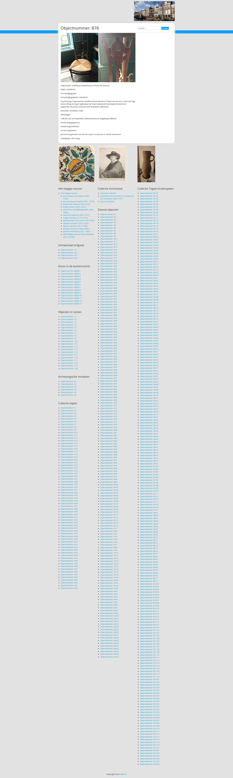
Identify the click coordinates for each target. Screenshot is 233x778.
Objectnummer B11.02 (149, 633)
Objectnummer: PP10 (109, 553)
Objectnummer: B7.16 (149, 507)
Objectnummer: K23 (69, 468)
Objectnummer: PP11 (109, 555)
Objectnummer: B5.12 (149, 401)
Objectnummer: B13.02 (149, 706)
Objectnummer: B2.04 (149, 242)
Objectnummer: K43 (69, 522)
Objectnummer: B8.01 (149, 513)
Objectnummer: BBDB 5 (71, 282)
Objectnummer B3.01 (149, 278)
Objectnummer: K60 (69, 566)
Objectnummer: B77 (108, 422)
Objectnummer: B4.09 (149, 346)
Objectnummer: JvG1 (109, 591)
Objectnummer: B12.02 (149, 682)
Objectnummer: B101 (109, 487)
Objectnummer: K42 (69, 520)
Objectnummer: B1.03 (149, 198)
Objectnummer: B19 (108, 263)
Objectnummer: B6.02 (149, 420)
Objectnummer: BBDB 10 (71, 295)
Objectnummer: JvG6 (109, 605)
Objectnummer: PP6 (108, 542)
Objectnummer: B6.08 (149, 436)
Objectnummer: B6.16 (149, 458)
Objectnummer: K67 (69, 585)
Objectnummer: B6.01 (149, 417)
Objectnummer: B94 (108, 468)
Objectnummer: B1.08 (149, 209)
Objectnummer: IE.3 (69, 255)
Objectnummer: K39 (69, 511)
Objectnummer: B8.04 (149, 521)
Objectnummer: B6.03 (149, 422)
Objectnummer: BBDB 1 (71, 271)
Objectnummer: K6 (68, 421)
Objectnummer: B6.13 (149, 450)
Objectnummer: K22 (69, 465)
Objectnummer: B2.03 (149, 239)
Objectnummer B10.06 (149, 594)
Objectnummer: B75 (108, 416)
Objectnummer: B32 (108, 299)
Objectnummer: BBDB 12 (71, 301)
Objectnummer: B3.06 (149, 291)
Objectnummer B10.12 (149, 614)
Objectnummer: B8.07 (149, 529)
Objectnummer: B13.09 (149, 726)
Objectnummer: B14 (108, 249)
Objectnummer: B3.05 (149, 289)
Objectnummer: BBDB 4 (71, 279)
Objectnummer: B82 (108, 435)
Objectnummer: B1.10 (149, 215)
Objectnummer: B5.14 (149, 406)
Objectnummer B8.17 (149, 553)
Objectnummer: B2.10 (149, 258)
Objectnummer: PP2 (108, 531)
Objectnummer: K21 (69, 462)
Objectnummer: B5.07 (149, 387)
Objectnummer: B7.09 (149, 488)
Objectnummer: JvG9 (109, 613)
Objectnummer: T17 (69, 360)
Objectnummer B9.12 (149, 581)
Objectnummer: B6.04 (149, 425)
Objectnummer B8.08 (149, 532)
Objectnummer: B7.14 (149, 502)
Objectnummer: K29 (69, 484)
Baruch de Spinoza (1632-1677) (76, 215)
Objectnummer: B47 (108, 340)
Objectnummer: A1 (68, 381)
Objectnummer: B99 (108, 482)
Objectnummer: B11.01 (149, 630)
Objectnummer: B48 (108, 342)
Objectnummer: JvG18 (109, 637)
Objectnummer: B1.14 (149, 226)
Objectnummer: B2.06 (149, 248)
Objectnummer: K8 (68, 427)
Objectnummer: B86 (108, 446)
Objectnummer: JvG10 (109, 615)
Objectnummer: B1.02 (149, 196)
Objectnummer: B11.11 (149, 657)
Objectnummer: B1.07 (149, 207)
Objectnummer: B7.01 (149, 463)
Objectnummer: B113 (109, 520)
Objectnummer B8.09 (149, 534)
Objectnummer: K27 (69, 479)
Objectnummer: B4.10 (149, 349)
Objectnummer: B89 (108, 454)
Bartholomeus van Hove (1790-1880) (79, 220)
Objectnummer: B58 (108, 370)
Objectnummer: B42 (108, 326)
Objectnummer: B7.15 (149, 504)
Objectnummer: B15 (108, 252)
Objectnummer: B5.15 (149, 409)
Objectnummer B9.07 (149, 570)
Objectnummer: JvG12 (109, 621)
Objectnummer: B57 (108, 367)
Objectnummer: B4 (108, 222)
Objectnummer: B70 (108, 402)
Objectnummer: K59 (69, 563)
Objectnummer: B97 (108, 476)
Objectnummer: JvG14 (109, 626)
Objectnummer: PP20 (109, 580)
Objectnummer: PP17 (109, 572)
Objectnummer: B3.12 (149, 308)
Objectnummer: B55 (108, 362)
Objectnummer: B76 (108, 419)
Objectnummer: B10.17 (149, 627)
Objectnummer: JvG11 (109, 618)
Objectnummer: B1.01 (149, 193)
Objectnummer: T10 (69, 341)
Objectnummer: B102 (109, 490)
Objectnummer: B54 (108, 359)
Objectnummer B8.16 (149, 551)
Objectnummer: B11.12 (149, 660)
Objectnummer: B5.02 (149, 373)
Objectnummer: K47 (69, 533)
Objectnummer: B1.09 (149, 212)
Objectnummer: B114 (109, 523)
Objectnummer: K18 (69, 454)
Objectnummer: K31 (69, 489)
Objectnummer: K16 (69, 449)
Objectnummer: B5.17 (149, 414)
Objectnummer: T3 (68, 322)
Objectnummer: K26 (69, 476)
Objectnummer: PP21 (109, 583)
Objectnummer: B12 (108, 244)
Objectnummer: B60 (108, 375)
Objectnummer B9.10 (149, 575)
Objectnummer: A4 (68, 389)
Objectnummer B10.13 (149, 616)
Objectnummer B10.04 (149, 589)
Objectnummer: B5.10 (149, 395)
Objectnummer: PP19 (109, 577)
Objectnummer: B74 (108, 413)
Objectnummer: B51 (108, 351)
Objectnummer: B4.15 (149, 362)
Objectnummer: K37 (69, 506)
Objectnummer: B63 (108, 383)
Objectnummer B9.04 (149, 564)
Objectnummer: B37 (108, 312)
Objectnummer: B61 (108, 378)
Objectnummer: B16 (108, 255)
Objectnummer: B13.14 (149, 739)
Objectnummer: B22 (108, 271)
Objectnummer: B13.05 (149, 715)
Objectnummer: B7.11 (149, 493)
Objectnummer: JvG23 (109, 651)
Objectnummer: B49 (108, 345)
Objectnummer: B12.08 (149, 698)
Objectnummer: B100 (109, 484)
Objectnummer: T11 (69, 344)
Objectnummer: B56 (108, 364)
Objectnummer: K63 (69, 574)
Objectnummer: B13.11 (149, 731)
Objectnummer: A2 (68, 384)
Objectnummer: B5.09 (149, 392)
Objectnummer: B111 (109, 514)
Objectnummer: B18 (108, 260)
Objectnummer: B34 (108, 304)
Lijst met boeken (107, 201)
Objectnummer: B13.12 (149, 734)
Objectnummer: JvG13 (109, 624)
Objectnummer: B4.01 (149, 324)
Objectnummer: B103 (109, 493)
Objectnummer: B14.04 (149, 758)
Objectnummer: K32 (69, 492)
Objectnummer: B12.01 (149, 679)
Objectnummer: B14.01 (149, 750)
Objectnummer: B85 (108, 443)
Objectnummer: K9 (68, 429)
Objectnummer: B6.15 (149, 455)
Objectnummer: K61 (69, 569)
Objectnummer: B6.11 (149, 444)
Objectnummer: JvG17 (109, 635)
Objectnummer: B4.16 (149, 365)
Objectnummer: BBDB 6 (71, 284)
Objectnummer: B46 (108, 337)
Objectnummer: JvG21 (109, 646)
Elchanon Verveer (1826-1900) (76, 228)
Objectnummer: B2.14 (149, 269)
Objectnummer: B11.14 (149, 665)
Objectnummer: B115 (109, 525)
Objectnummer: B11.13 (149, 663)
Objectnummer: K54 (69, 552)
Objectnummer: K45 (69, 528)
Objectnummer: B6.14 (149, 452)
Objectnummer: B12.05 (149, 690)
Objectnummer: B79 (108, 427)
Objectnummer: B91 (108, 460)
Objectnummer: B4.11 (149, 351)
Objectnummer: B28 (108, 288)
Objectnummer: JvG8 (109, 610)
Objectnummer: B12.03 (149, 687)
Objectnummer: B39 (108, 318)
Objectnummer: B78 (108, 424)
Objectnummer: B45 (108, 334)
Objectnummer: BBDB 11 (71, 298)
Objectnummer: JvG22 (109, 648)
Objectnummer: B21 (108, 269)
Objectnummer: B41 (108, 323)
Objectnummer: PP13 (109, 561)
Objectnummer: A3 (68, 387)
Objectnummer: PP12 (109, 558)
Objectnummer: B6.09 (149, 439)
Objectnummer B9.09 (149, 573)
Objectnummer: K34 (69, 498)
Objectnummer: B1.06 (149, 204)
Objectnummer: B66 (108, 392)
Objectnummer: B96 (108, 473)
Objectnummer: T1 (68, 316)
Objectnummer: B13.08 (149, 723)
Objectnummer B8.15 (149, 548)
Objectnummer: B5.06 (149, 384)
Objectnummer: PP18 (109, 575)
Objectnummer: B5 (108, 225)
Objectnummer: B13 (108, 247)
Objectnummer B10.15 (149, 622)
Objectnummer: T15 (69, 354)
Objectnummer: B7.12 (149, 496)
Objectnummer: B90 (108, 457)
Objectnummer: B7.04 (149, 472)
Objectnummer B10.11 (149, 611)
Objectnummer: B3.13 (149, 310)
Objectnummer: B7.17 (149, 510)
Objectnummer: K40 (69, 514)
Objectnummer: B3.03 (149, 283)
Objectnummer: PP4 (108, 536)
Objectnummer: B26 (108, 282)
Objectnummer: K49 (69, 539)
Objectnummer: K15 (69, 446)
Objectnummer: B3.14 (149, 313)
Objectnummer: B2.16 (149, 275)
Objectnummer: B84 (108, 441)
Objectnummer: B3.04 (149, 286)
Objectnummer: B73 (108, 411)
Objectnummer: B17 (108, 258)
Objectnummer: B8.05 (149, 523)
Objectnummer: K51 (69, 544)
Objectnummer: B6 (108, 228)
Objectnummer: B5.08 (149, 390)
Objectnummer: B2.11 (149, 261)
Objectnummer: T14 (69, 352)
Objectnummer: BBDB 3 (71, 276)
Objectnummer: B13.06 (149, 717)
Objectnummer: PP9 (108, 550)
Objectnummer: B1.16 (149, 231)
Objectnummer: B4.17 (149, 368)
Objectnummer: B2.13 (149, 267)
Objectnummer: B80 (108, 430)
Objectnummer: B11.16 (149, 671)
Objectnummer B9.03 (149, 562)
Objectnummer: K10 (69, 432)
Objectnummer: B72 (108, 408)
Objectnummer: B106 (109, 501)
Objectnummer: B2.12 (149, 264)
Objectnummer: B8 (108, 233)
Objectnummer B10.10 (149, 608)
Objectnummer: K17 (69, 451)
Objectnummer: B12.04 (149, 685)
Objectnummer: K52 (69, 547)
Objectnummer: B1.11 (149, 218)
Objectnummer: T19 (69, 365)
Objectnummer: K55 (69, 555)
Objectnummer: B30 (108, 293)
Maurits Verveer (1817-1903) (75, 226)
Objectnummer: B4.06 (149, 338)
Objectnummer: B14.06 (149, 764)
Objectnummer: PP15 (109, 566)
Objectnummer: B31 (108, 296)
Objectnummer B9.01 (149, 556)
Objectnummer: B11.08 (149, 649)
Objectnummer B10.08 (149, 603)
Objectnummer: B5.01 (149, 371)
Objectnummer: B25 (108, 280)
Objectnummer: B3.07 (149, 294)
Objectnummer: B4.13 (149, 357)
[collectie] (154, 20)
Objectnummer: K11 (69, 435)
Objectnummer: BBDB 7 (71, 287)
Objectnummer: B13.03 (149, 709)
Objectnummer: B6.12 (149, 447)
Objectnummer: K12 (69, 438)
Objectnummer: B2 (108, 217)
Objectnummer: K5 (68, 418)
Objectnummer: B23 (108, 274)
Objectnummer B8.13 (149, 545)
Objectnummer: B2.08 (149, 253)
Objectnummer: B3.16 (149, 319)
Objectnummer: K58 (69, 560)
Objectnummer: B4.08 (149, 343)
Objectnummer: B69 (108, 400)
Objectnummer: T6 (68, 330)
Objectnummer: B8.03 (149, 518)
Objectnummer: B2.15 (149, 272)
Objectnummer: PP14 (109, 564)
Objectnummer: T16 (69, 357)
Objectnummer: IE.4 (69, 258)
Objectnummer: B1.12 (149, 220)
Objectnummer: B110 (109, 512)
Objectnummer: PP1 (108, 528)
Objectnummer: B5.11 (149, 398)
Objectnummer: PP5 (108, 539)
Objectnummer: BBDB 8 (71, 290)
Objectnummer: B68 (108, 397)
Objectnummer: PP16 (109, 569)
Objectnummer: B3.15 (149, 316)
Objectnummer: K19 (69, 457)
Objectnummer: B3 (108, 220)
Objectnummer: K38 (69, 509)
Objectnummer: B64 (108, 386)
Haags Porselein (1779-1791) (75, 218)
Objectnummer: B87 (108, 449)
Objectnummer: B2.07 (149, 250)
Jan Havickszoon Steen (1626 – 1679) (78, 201)
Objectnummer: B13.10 (149, 728)
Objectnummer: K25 (69, 473)
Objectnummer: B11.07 (149, 646)
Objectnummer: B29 (108, 291)
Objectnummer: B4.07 (149, 340)
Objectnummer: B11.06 (149, 644)
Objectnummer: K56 (69, 558)
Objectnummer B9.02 (149, 559)
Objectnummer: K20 (69, 459)
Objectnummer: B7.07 (149, 480)
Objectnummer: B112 (109, 517)
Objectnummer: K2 (68, 410)
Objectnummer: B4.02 (149, 327)
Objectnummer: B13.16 (149, 742)
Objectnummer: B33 (108, 301)
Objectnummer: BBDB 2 (71, 273)
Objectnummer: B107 (109, 504)
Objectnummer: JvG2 (109, 594)
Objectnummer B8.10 (149, 537)
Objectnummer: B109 (109, 509)
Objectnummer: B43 (108, 329)
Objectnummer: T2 (68, 319)
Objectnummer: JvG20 (109, 643)
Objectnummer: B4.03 (149, 329)
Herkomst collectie (108, 193)
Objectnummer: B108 (109, 506)
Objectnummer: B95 (108, 471)
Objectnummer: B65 (108, 389)
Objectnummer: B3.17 (149, 321)
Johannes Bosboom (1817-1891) (76, 231)
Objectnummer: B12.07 (149, 695)
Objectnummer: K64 (69, 577)
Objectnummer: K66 (69, 582)
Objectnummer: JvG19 (109, 640)
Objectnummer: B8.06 (149, 526)
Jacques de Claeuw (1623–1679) (76, 204)
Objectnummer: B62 (108, 381)
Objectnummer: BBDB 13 (71, 303)
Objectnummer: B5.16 (149, 411)
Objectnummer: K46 (69, 531)
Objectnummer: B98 (108, 479)
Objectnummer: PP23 (109, 588)
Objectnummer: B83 (108, 438)
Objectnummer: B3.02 (149, 280)
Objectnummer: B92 (108, 463)
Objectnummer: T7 (68, 333)
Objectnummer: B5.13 (149, 403)
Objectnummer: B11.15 (149, 668)
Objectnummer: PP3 (108, 534)
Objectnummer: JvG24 (109, 654)
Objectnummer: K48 (69, 536)
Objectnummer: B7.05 (149, 474)
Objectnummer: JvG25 (109, 657)
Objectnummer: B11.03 (149, 635)
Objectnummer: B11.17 (149, 674)
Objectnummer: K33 (69, 495)
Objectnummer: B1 (108, 214)
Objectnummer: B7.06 (149, 477)
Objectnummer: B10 (108, 239)
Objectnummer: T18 (69, 363)
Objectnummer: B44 (108, 331)
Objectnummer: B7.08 (149, 482)
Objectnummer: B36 (108, 310)
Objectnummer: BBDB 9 (71, 292)
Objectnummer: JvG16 (109, 632)
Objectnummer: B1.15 (149, 228)
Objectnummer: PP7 (108, 544)
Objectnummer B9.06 (149, 567)
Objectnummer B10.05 (149, 592)
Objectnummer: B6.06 (149, 431)
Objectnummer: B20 (108, 266)
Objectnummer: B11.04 (149, 638)
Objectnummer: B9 (108, 236)
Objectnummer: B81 (108, 433)
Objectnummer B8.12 (149, 543)
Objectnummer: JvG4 (109, 599)
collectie (123, 774)
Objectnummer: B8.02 (149, 515)
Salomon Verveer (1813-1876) (76, 223)
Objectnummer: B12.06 (149, 693)
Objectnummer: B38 (108, 315)
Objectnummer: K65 (69, 580)
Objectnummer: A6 (68, 395)
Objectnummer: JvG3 (109, 596)
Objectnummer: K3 (68, 413)
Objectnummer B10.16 (149, 624)
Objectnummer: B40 (108, 321)
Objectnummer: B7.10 (149, 491)
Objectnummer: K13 (69, 440)
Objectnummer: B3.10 (149, 302)
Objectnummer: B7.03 (149, 469)
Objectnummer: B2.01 (149, 234)
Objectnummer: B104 (109, 495)
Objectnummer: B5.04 (149, 379)
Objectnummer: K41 (69, 517)
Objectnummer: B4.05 (149, 335)
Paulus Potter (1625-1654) (74, 207)
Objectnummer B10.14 (149, 619)
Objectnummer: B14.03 (149, 756)
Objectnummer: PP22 (109, 586)
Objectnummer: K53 (69, 550)
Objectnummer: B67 (108, 394)
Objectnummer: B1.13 (149, 223)
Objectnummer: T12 (69, 346)
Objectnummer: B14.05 (149, 761)
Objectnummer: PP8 (108, 547)
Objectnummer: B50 (108, 348)
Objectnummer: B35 (108, 307)
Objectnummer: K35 (69, 500)
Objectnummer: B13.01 (149, 704)
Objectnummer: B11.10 (149, 655)
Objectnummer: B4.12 (149, 354)
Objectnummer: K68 (69, 588)
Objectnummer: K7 (68, 424)
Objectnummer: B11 (108, 241)
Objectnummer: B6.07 (149, 433)
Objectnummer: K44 (69, 525)
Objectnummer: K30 (69, 487)
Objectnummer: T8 (68, 335)
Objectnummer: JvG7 (109, 607)
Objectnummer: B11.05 (149, 641)
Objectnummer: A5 (68, 392)
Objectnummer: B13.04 (149, 712)
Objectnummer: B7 (108, 230)
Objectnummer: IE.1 (69, 249)
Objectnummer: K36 (69, 503)
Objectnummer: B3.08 (149, 297)
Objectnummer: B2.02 (149, 237)
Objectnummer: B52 (108, 353)
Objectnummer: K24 (69, 470)
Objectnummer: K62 (69, 571)
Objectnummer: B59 (108, 372)
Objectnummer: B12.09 (149, 701)
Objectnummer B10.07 (149, 600)
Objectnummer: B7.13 (149, 499)
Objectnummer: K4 (68, 416)
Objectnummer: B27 (108, 285)
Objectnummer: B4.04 (149, 332)
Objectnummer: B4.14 (149, 360)
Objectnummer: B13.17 (149, 747)
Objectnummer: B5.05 (149, 381)
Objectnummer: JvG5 (109, 602)
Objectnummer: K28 (69, 481)
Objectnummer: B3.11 (149, 305)
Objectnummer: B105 (109, 498)
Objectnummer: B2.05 (149, 245)
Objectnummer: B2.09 (149, 256)
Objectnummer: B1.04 (149, 201)
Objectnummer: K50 (69, 541)
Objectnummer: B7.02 (149, 466)
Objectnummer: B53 (108, 356)
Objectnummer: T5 (68, 327)
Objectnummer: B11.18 (149, 676)
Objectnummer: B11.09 (149, 652)
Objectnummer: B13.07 (149, 720)
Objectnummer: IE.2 (69, 252)
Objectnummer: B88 (108, 452)
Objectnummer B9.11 (149, 578)
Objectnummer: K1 (68, 408)
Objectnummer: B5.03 (149, 376)
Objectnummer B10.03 (149, 584)
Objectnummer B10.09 (149, 605)
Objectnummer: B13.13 (149, 737)
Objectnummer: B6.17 (149, 461)
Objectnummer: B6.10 (149, 442)
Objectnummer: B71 (108, 405)
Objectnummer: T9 (68, 338)
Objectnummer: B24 (108, 277)
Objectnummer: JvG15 (109, 629)
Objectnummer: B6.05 (149, 428)
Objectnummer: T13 (69, 349)
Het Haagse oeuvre (69, 193)
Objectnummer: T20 (69, 368)
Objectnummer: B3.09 (149, 300)
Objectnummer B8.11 (149, 540)
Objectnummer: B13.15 (149, 745)
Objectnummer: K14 (69, 443)
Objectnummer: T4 (68, 325)
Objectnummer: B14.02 (149, 753)
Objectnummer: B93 (108, 465)
